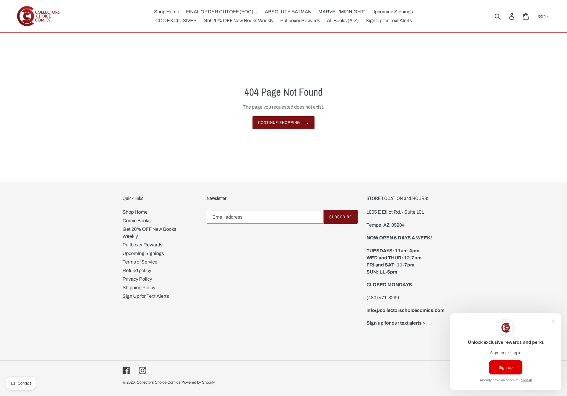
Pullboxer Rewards (142, 244)
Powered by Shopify (198, 382)
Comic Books (137, 220)
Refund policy (137, 270)
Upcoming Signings (143, 253)
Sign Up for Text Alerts (146, 296)
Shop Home (135, 212)
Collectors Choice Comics (158, 382)
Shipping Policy (139, 287)
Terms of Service (140, 261)
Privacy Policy (137, 279)
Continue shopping (279, 122)
